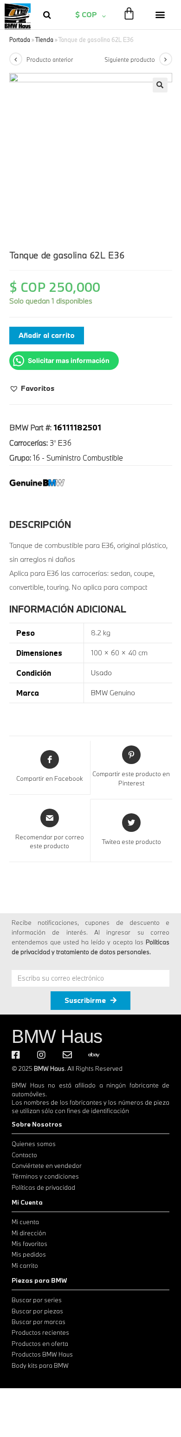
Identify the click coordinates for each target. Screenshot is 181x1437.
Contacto (24, 1155)
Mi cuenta (25, 1222)
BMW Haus (57, 1036)
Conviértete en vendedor (47, 1165)
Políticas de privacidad (43, 1187)
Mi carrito (25, 1265)
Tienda (44, 39)
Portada (19, 39)
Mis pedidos (29, 1254)
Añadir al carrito (47, 335)
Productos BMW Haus (42, 1354)
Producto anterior (49, 59)
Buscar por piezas (37, 1311)
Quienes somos (34, 1144)
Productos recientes (40, 1332)
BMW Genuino (113, 692)
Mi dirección (29, 1233)
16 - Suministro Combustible (78, 457)
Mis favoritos (29, 1243)
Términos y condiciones (45, 1176)
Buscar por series (37, 1300)
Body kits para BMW (40, 1365)
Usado (101, 672)
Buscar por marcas (38, 1322)
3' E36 (60, 443)
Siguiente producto (129, 59)
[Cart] (129, 13)
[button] (160, 14)
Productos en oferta (40, 1343)
